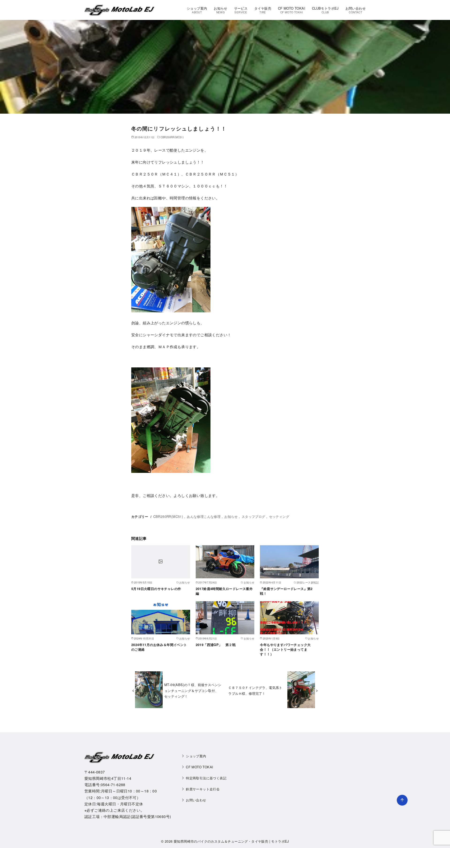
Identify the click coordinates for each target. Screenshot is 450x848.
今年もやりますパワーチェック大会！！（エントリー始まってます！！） (285, 649)
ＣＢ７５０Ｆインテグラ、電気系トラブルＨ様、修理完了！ (255, 690)
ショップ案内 (197, 10)
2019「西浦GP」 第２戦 (216, 644)
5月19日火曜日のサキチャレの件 (156, 588)
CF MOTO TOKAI (291, 10)
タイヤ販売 (262, 10)
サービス (241, 10)
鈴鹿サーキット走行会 (203, 788)
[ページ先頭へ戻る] (402, 800)
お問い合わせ (355, 10)
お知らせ (220, 10)
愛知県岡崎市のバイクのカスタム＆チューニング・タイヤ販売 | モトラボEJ (231, 841)
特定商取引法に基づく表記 (206, 777)
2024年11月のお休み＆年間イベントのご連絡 (159, 647)
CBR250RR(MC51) (172, 137)
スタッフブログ (253, 516)
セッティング (279, 516)
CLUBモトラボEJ (325, 10)
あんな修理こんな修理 (204, 516)
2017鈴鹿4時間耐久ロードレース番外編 (224, 591)
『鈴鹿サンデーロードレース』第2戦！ (286, 591)
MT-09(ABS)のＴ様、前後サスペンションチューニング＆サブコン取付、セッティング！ (192, 690)
